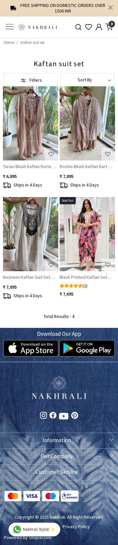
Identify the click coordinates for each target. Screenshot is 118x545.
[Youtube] (64, 417)
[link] (78, 27)
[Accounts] (99, 27)
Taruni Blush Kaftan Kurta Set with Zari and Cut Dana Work (30, 166)
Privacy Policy (76, 527)
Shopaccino (40, 537)
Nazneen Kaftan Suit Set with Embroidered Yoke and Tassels (30, 277)
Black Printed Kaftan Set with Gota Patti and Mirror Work (86, 277)
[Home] (37, 27)
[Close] (110, 7)
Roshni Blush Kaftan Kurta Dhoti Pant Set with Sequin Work (86, 166)
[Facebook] (53, 416)
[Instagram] (43, 416)
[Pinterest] (74, 416)
